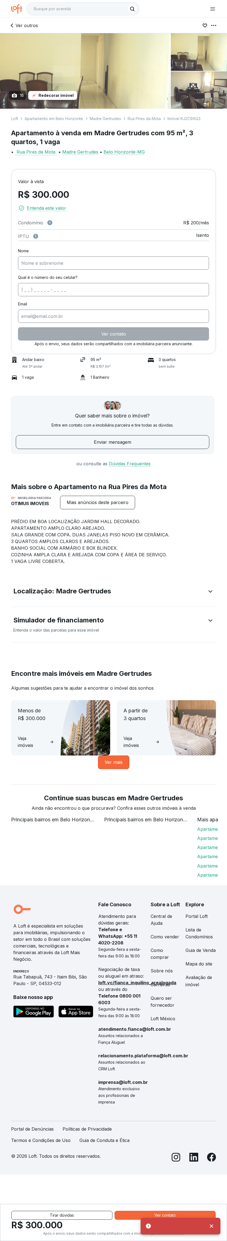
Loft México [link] (163, 1018)
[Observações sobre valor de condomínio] (49, 222)
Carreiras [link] (160, 984)
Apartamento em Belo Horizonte (54, 118)
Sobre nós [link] (162, 970)
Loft (14, 118)
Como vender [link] (165, 936)
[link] (97, 502)
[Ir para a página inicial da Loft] (19, 8)
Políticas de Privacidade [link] (87, 1129)
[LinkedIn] (193, 1158)
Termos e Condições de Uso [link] (41, 1140)
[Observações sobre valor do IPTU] (35, 236)
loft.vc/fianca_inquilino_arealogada (137, 982)
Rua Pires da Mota (144, 118)
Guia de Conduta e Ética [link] (104, 1140)
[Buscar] (132, 8)
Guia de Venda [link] (200, 950)
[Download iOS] (75, 1012)
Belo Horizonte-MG (124, 152)
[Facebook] (211, 1158)
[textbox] (83, 8)
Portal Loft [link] (196, 916)
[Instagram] (176, 1158)
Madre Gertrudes (105, 118)
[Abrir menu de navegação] (212, 8)
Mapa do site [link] (198, 964)
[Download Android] (33, 1012)
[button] (113, 592)
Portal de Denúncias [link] (32, 1129)
